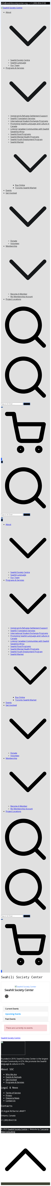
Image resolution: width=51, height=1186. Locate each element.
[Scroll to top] (25, 1183)
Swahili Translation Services (22, 118)
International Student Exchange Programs (29, 121)
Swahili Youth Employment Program (26, 139)
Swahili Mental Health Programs (24, 137)
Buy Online (20, 185)
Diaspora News (12, 1098)
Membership (11, 758)
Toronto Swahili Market (25, 187)
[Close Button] (2, 520)
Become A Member (18, 294)
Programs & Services (15, 580)
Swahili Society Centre (20, 60)
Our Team (14, 65)
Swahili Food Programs (20, 134)
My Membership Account (21, 296)
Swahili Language (18, 62)
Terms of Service (13, 1093)
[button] (28, 57)
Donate (13, 241)
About (8, 524)
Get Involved (11, 705)
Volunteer (14, 243)
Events (9, 190)
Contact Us (10, 1100)
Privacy (9, 1095)
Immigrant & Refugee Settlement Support (29, 116)
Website (6, 996)
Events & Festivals (13, 1077)
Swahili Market (17, 654)
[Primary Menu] (2, 462)
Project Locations (13, 299)
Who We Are (11, 1074)
